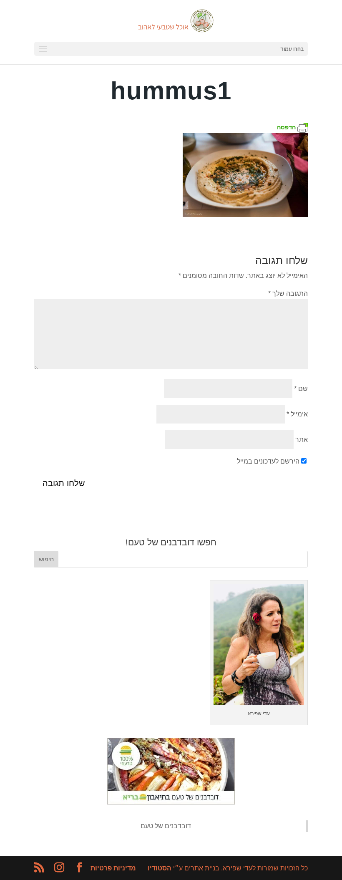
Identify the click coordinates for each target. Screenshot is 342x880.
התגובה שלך (288, 293)
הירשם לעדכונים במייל (268, 461)
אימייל (297, 414)
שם (301, 388)
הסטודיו (159, 868)
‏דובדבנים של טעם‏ (166, 826)
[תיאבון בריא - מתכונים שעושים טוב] (171, 802)
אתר (301, 439)
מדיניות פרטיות (113, 868)
